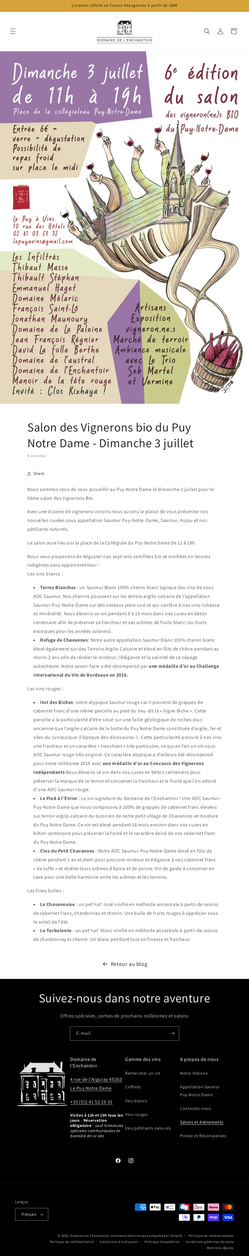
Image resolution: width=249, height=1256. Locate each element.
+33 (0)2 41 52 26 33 (91, 1102)
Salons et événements (201, 1122)
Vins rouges (136, 1114)
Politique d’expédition (162, 1242)
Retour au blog (129, 963)
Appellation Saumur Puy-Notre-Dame (200, 1090)
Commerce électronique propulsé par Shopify (146, 1236)
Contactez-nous (195, 1108)
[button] (12, 31)
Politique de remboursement (211, 1236)
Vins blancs (136, 1100)
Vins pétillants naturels (148, 1128)
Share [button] (39, 473)
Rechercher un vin (142, 1073)
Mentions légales (220, 1248)
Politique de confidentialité (72, 1242)
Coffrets (133, 1087)
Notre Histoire (194, 1073)
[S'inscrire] (172, 1033)
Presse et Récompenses (203, 1135)
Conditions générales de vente (210, 1242)
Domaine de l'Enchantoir (90, 1236)
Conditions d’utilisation (119, 1242)
